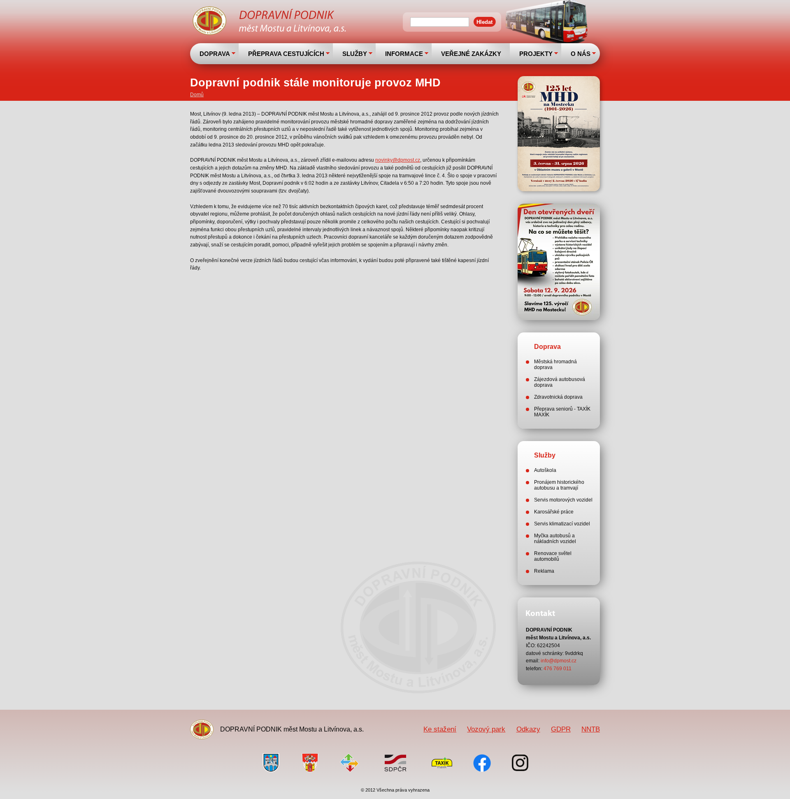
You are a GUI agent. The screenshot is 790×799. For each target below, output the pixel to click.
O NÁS (580, 53)
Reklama (544, 571)
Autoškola (545, 470)
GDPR (561, 729)
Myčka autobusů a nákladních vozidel (555, 538)
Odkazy (528, 729)
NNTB (590, 729)
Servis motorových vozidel (563, 500)
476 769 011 (558, 668)
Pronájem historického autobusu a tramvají (559, 485)
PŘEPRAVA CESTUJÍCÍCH (286, 53)
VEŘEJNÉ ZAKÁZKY (471, 53)
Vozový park (486, 729)
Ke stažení (439, 729)
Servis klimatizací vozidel (562, 524)
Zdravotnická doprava (558, 397)
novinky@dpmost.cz (397, 160)
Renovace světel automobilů (553, 556)
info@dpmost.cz (558, 661)
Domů (197, 95)
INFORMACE (404, 53)
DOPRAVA (215, 53)
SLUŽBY (354, 53)
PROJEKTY (536, 53)
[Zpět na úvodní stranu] (270, 21)
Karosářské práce (554, 512)
